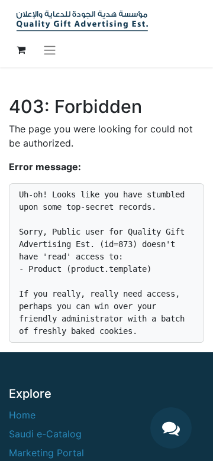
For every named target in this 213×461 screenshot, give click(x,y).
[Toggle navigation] (49, 50)
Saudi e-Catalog (45, 434)
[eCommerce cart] (21, 49)
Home (22, 415)
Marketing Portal (46, 453)
